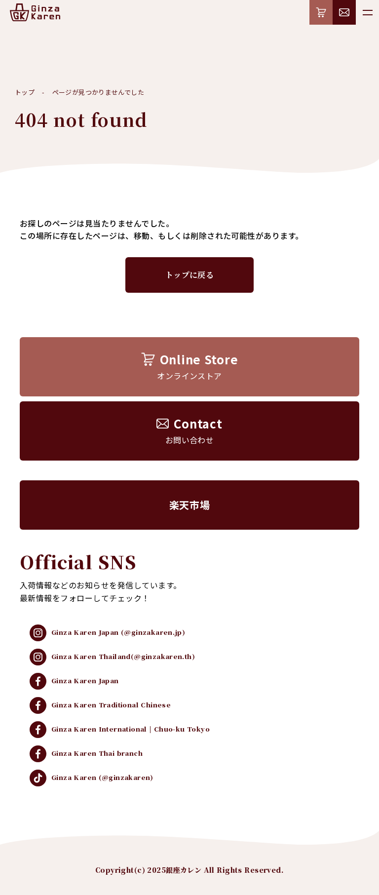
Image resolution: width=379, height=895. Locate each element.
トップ (25, 92)
